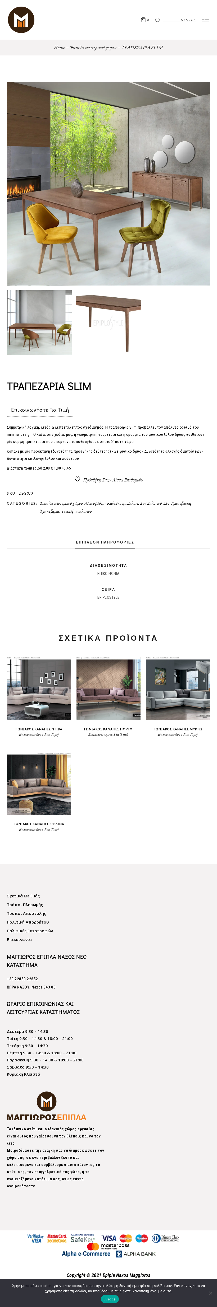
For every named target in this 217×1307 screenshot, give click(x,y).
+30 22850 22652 (22, 979)
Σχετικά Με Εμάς (23, 895)
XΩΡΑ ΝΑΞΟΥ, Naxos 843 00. (32, 987)
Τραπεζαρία (49, 511)
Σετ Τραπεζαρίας (178, 503)
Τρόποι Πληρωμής (25, 904)
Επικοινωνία (19, 939)
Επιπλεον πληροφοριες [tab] (105, 542)
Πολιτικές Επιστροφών (30, 930)
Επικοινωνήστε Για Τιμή (40, 409)
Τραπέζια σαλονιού (76, 511)
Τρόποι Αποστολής (26, 913)
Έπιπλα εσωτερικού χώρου (61, 503)
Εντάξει (109, 1299)
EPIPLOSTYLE (108, 597)
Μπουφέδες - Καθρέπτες (104, 503)
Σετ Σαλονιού (151, 503)
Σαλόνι (132, 503)
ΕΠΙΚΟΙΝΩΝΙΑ (108, 573)
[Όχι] (210, 1293)
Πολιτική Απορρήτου (28, 922)
